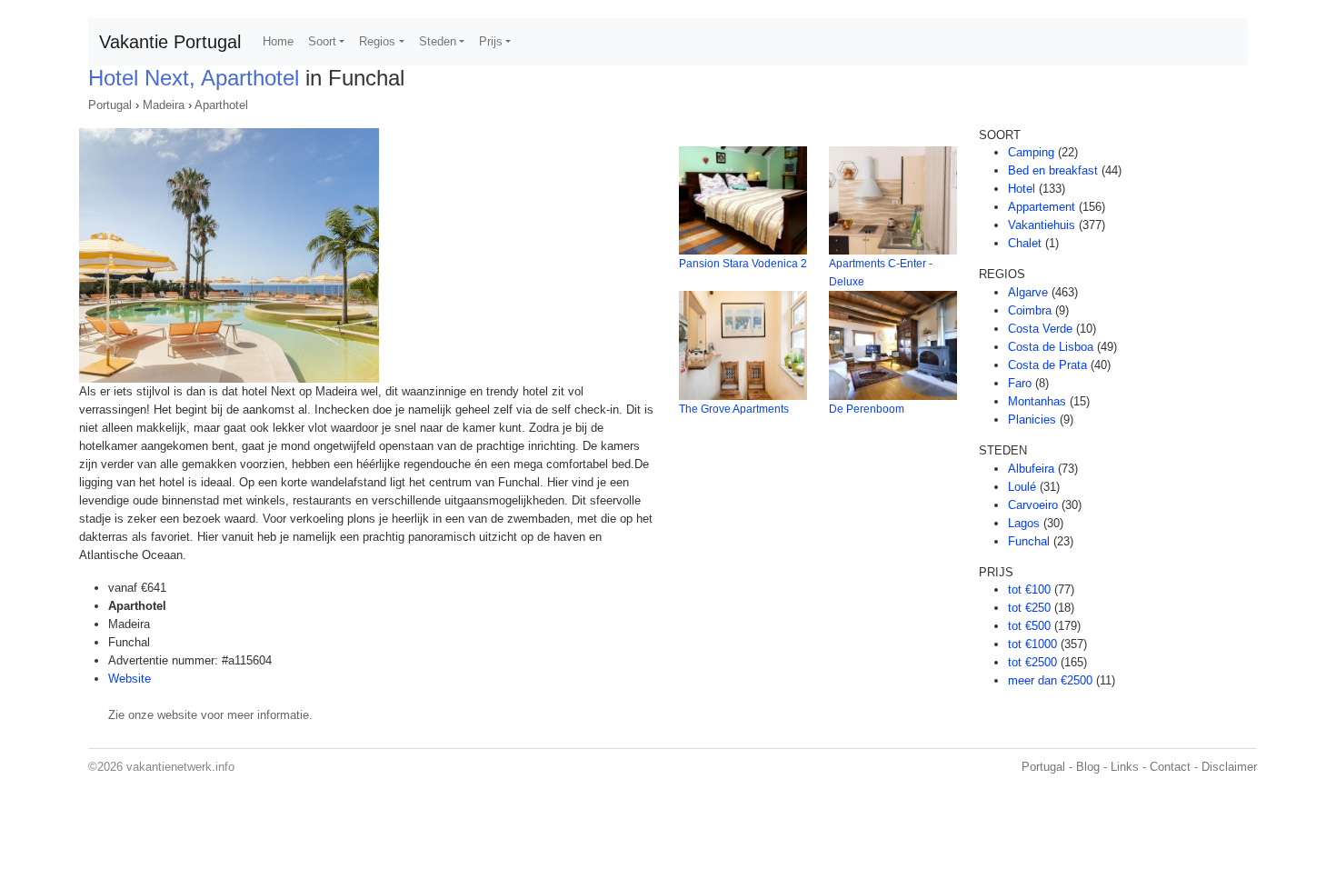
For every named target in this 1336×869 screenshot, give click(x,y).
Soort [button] (322, 41)
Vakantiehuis (1041, 225)
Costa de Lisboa (1050, 347)
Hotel (1021, 188)
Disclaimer (1229, 767)
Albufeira (1031, 468)
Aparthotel (221, 105)
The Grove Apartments (734, 409)
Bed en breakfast (1053, 170)
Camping (1031, 152)
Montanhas (1037, 401)
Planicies (1032, 419)
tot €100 (1029, 589)
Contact (1170, 767)
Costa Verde (1040, 328)
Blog (1088, 767)
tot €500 (1029, 626)
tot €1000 (1032, 644)
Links (1125, 767)
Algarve (1028, 292)
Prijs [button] (491, 41)
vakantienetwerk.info (180, 767)
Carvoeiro (1033, 505)
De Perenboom (866, 409)
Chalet (1025, 243)
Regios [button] (377, 41)
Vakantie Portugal (170, 42)
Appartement (1041, 207)
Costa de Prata (1047, 365)
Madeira (163, 105)
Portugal (110, 105)
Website (129, 678)
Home (278, 41)
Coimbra (1030, 310)
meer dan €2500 (1050, 680)
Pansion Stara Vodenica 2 (743, 263)
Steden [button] (437, 41)
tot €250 (1029, 607)
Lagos (1024, 523)
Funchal (1029, 541)
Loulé (1022, 487)
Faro (1020, 383)
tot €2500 (1032, 662)
